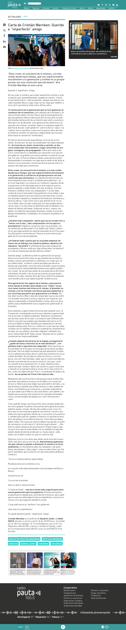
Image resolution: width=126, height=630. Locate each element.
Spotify (52, 526)
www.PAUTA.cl (32, 528)
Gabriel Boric (28, 543)
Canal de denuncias (98, 598)
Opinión (82, 8)
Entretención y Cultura (69, 8)
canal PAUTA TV (53, 528)
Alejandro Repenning (20, 68)
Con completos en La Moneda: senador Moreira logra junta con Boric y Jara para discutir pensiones (18, 572)
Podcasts (26, 8)
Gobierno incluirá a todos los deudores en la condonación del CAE (34, 572)
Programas (35, 8)
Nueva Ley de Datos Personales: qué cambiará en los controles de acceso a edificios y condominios (91, 52)
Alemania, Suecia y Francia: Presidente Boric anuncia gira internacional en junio (68, 572)
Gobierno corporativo (99, 590)
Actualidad (46, 8)
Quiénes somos (69, 590)
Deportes (90, 8)
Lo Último (111, 8)
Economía (56, 8)
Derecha (13, 543)
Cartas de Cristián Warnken (24, 539)
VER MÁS (114, 57)
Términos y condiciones (73, 598)
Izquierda (56, 543)
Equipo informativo (98, 593)
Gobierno (43, 543)
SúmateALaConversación (95, 612)
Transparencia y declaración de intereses (73, 594)
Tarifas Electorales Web (73, 606)
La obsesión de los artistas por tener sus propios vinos (51, 572)
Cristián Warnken (52, 539)
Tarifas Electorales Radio (73, 603)
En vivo (27, 626)
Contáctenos (96, 595)
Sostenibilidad (100, 8)
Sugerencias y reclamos (73, 601)
